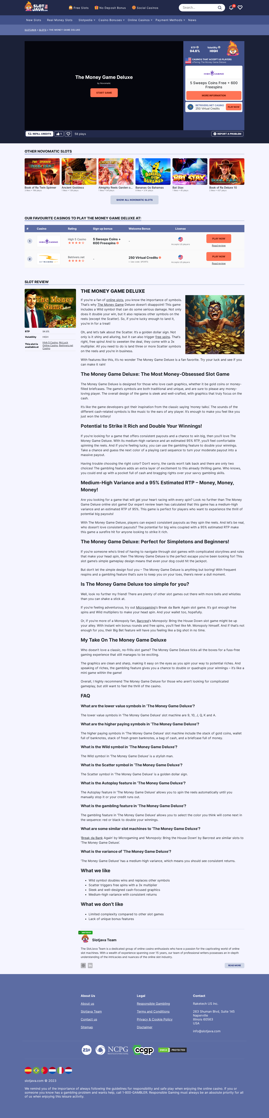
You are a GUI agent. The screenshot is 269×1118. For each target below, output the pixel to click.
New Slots (33, 20)
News (192, 20)
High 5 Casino (50, 342)
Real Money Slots (60, 20)
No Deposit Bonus (112, 7)
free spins (162, 337)
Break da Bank (92, 838)
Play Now (233, 107)
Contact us (89, 1019)
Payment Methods (169, 20)
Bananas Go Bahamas (149, 187)
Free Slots (81, 7)
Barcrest (143, 621)
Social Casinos (147, 7)
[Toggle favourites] (240, 7)
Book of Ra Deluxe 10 (223, 187)
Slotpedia (86, 20)
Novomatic (105, 83)
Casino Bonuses (110, 20)
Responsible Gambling (153, 1004)
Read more (234, 965)
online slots (114, 300)
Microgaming (146, 607)
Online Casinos (139, 20)
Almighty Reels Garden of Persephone (123, 187)
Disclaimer (144, 1027)
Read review (219, 245)
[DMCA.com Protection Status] (172, 1050)
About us (87, 1004)
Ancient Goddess (73, 187)
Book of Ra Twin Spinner (40, 187)
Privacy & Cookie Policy (155, 1019)
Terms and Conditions (153, 1011)
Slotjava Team (91, 1011)
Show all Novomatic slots (134, 199)
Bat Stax (178, 187)
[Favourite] (68, 133)
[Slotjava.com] (36, 7)
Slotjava (30, 30)
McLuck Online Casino (55, 344)
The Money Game (110, 305)
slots (42, 30)
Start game (104, 92)
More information (214, 95)
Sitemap (87, 1027)
